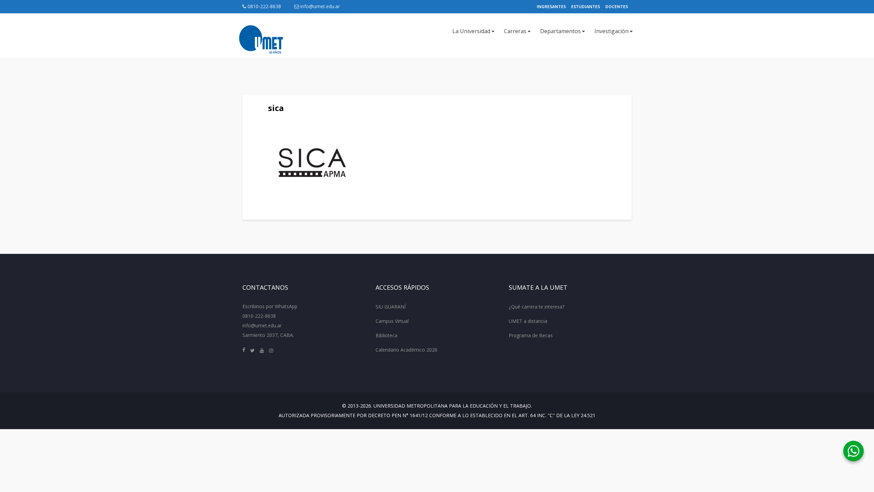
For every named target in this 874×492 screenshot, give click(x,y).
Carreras (516, 31)
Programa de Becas (531, 335)
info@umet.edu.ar (320, 6)
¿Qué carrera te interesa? (536, 306)
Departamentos (561, 31)
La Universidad (472, 31)
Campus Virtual (392, 321)
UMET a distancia (528, 321)
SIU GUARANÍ (391, 306)
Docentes (616, 7)
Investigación (612, 31)
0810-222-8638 (263, 6)
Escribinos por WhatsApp (269, 306)
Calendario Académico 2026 (406, 349)
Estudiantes (585, 7)
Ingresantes (551, 7)
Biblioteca (386, 335)
